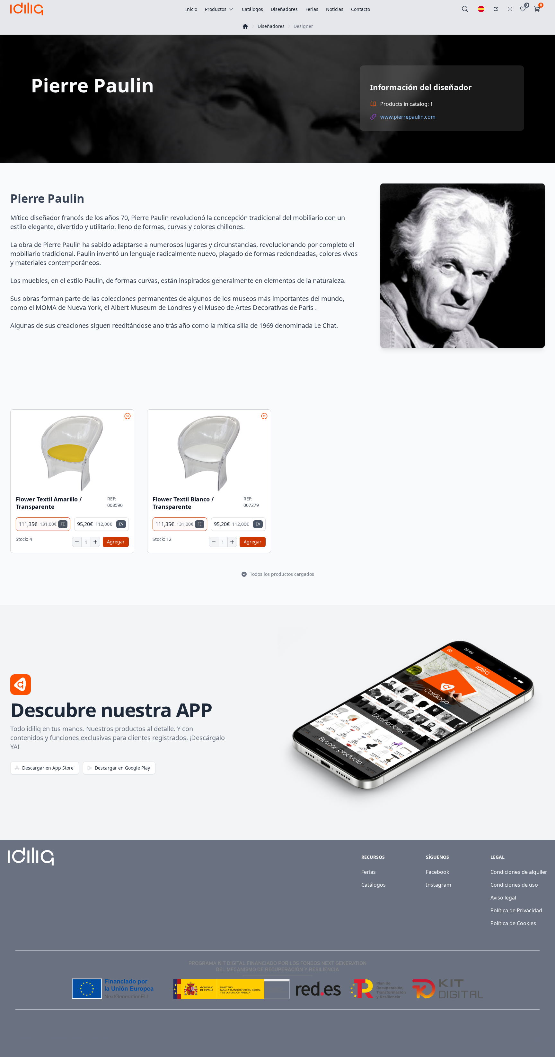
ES (495, 9)
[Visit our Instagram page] (536, 1038)
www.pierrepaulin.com (408, 116)
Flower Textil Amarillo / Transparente (49, 503)
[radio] (43, 524)
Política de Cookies (513, 923)
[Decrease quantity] (77, 542)
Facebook (437, 871)
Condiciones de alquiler (518, 871)
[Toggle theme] (510, 9)
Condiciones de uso (514, 884)
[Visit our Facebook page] (522, 1038)
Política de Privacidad (516, 910)
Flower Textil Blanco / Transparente (183, 503)
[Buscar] (465, 9)
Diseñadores (271, 26)
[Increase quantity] (95, 542)
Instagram (438, 884)
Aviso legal (503, 897)
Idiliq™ (39, 1038)
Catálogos (373, 884)
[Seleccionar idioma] (481, 9)
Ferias (368, 871)
